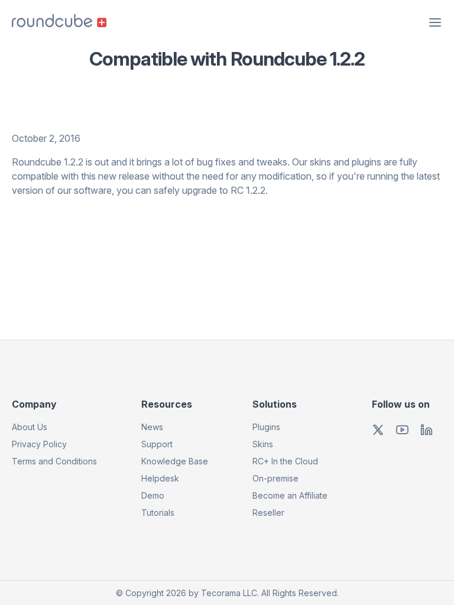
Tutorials (157, 513)
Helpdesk (160, 478)
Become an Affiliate (289, 495)
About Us (29, 427)
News (152, 427)
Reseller (268, 513)
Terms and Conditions (54, 461)
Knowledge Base (174, 461)
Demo (152, 495)
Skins (262, 444)
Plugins (266, 427)
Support (157, 444)
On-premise (275, 478)
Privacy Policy (39, 444)
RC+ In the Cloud (285, 461)
